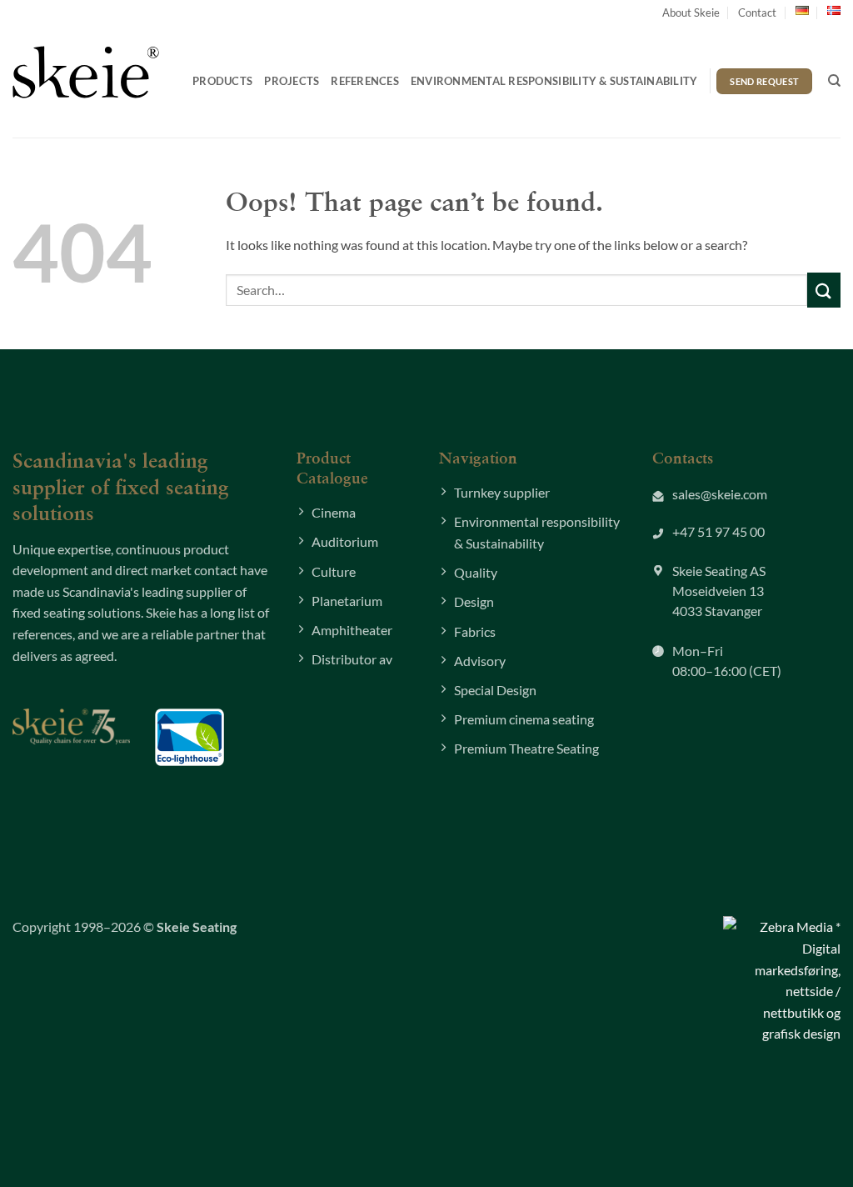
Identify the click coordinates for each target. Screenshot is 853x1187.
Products (222, 81)
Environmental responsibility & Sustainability (554, 81)
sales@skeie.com (719, 494)
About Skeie (691, 12)
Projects (291, 81)
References (365, 81)
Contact (757, 12)
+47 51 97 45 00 (718, 531)
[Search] (834, 81)
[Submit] (824, 290)
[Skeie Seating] (85, 72)
